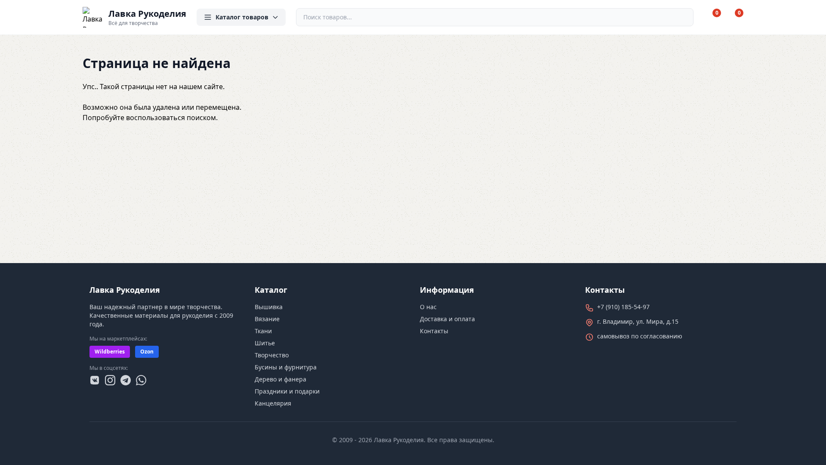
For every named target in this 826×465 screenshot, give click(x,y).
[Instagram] (110, 380)
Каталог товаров (242, 17)
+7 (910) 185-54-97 (623, 307)
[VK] (94, 380)
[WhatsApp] (141, 380)
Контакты (434, 331)
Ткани (263, 331)
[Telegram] (125, 380)
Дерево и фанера (280, 379)
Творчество (272, 355)
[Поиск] (683, 17)
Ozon (147, 351)
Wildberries (110, 351)
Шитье (265, 343)
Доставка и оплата (447, 319)
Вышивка (269, 307)
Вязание (267, 319)
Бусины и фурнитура (286, 367)
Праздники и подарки (287, 391)
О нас (428, 307)
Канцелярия (273, 403)
